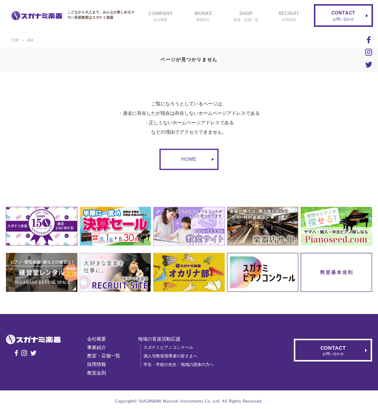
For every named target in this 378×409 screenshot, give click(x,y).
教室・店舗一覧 (103, 355)
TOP (15, 40)
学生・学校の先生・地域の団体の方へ (179, 364)
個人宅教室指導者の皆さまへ (170, 356)
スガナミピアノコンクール (168, 347)
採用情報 (96, 364)
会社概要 (96, 338)
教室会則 (96, 372)
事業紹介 (96, 347)
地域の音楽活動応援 (159, 338)
